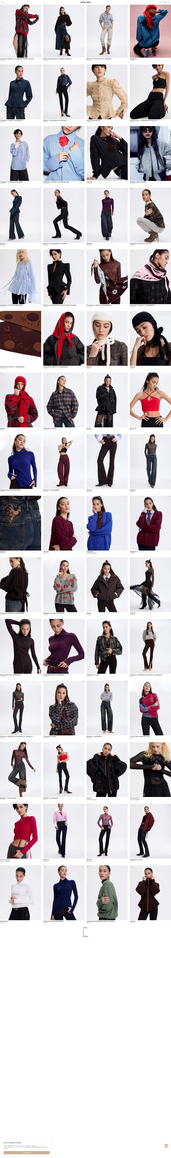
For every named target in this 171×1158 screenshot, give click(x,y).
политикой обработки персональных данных (25, 1147)
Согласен (26, 1153)
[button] (166, 1147)
